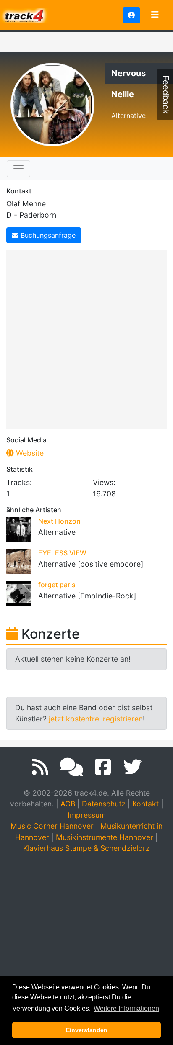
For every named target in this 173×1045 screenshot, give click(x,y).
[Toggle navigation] (155, 15)
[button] (131, 15)
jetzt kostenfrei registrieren (96, 718)
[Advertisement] (86, 338)
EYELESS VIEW (62, 553)
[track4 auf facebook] (103, 767)
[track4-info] (71, 767)
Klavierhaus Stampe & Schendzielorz (86, 848)
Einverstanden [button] (86, 1030)
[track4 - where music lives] (24, 14)
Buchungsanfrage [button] (47, 235)
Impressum (87, 815)
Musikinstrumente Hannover (104, 837)
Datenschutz (104, 803)
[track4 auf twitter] (132, 767)
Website (29, 453)
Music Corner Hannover (52, 826)
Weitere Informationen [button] (126, 1008)
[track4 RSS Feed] (40, 767)
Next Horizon (59, 521)
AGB (67, 803)
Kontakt (145, 803)
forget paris (57, 584)
